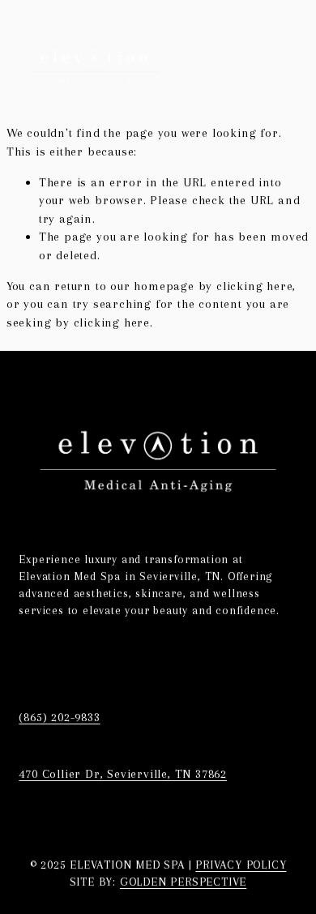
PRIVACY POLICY (240, 864)
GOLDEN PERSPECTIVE (183, 881)
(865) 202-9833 (59, 717)
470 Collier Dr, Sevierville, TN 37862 (123, 774)
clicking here (254, 286)
